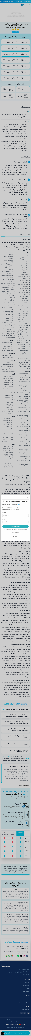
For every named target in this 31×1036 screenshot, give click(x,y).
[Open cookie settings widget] (2, 1033)
